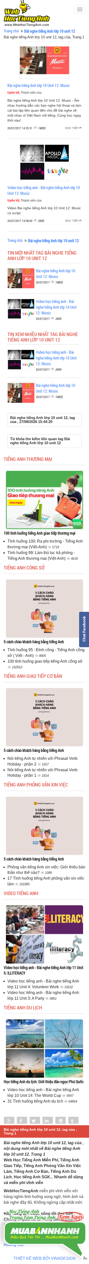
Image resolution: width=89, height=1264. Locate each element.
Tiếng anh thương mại (28, 459)
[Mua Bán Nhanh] (44, 1221)
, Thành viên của (24, 92)
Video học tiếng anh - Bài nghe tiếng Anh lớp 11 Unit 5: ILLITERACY (43, 970)
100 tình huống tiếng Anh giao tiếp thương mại (39, 533)
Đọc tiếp (72, 128)
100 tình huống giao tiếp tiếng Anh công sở (45, 661)
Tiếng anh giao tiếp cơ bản (33, 676)
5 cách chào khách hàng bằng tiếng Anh (34, 641)
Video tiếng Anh (21, 893)
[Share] (9, 1120)
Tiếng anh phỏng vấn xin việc (36, 784)
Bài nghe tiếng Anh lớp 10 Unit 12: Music (38, 85)
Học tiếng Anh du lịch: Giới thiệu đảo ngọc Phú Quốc (44, 1081)
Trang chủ (11, 30)
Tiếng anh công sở (24, 567)
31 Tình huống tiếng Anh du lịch (35, 1101)
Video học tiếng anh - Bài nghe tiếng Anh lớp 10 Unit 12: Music (56, 307)
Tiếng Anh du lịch (23, 1007)
